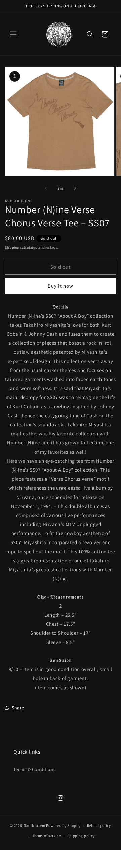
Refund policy (99, 825)
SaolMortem (34, 825)
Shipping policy (81, 835)
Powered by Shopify (63, 825)
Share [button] (18, 708)
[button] (13, 34)
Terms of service (47, 835)
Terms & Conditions (34, 769)
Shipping (12, 247)
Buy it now (60, 286)
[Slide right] (75, 188)
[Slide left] (45, 188)
